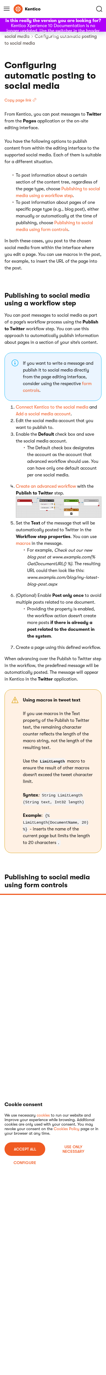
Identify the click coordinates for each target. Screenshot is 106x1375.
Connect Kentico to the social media (52, 407)
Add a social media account (43, 413)
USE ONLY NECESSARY (73, 1149)
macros (23, 543)
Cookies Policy (66, 1128)
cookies (43, 1115)
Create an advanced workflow (46, 486)
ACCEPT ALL (25, 1149)
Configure (25, 1162)
